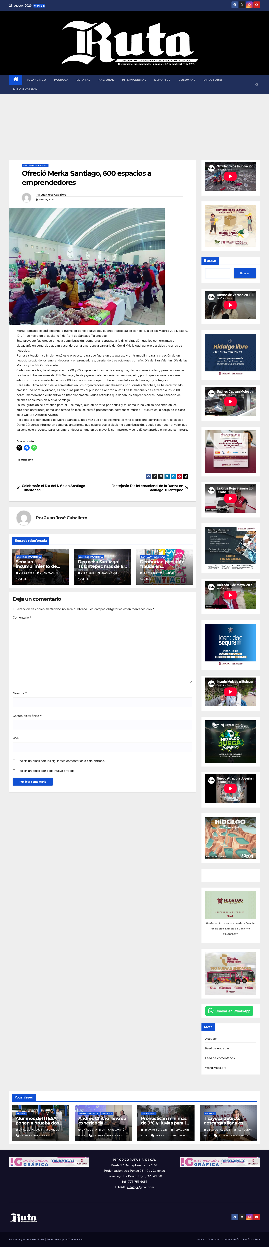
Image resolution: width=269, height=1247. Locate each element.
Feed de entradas (217, 1048)
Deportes (162, 79)
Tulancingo (36, 79)
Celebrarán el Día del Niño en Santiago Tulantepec (53, 488)
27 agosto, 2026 (31, 1129)
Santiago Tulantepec (35, 165)
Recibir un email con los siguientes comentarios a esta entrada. (61, 761)
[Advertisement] (134, 121)
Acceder (211, 1038)
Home (200, 1239)
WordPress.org (216, 1068)
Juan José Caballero (53, 194)
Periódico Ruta (251, 1239)
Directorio (212, 79)
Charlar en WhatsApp (232, 1011)
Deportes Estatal (89, 1113)
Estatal (83, 79)
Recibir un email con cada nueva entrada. (46, 771)
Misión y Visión (25, 89)
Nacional (106, 79)
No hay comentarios (35, 1135)
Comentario (22, 617)
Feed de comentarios (220, 1058)
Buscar (210, 261)
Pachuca (61, 79)
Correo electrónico (27, 716)
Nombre (20, 693)
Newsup (59, 1239)
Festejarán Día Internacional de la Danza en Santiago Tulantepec (147, 488)
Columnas (186, 79)
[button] (256, 84)
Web (16, 738)
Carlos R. (55, 1129)
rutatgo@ (133, 1187)
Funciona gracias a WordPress (27, 1239)
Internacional (134, 79)
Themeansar (75, 1239)
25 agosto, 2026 (156, 1129)
